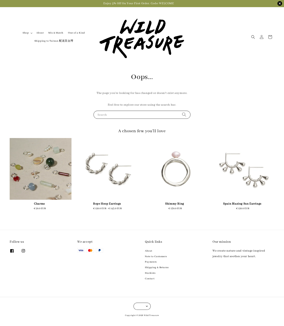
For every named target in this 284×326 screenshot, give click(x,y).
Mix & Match (55, 33)
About (40, 33)
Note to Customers (156, 256)
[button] (253, 37)
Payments (151, 262)
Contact (149, 278)
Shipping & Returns (157, 267)
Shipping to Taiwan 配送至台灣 (53, 41)
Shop (26, 33)
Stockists (150, 273)
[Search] (184, 114)
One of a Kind (76, 33)
